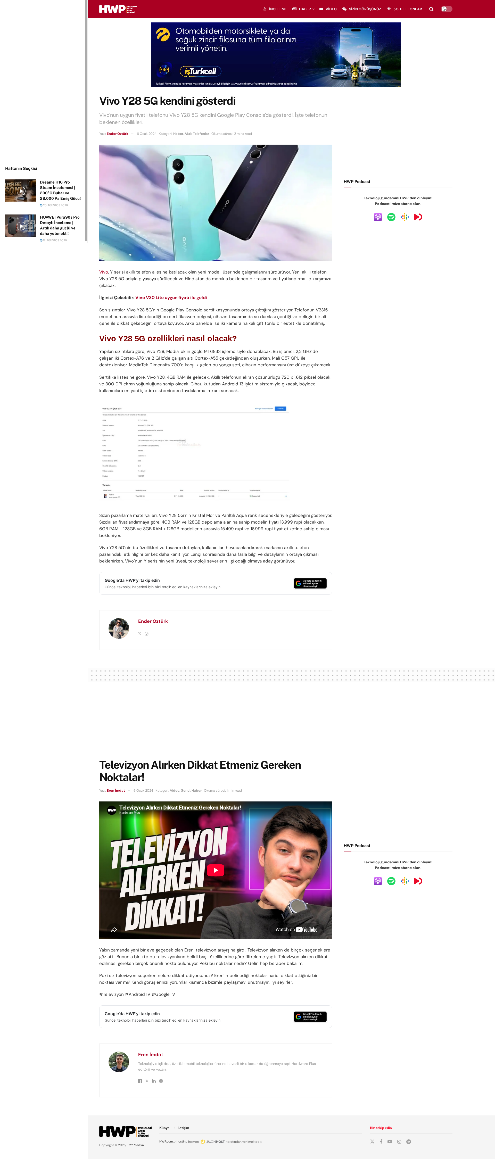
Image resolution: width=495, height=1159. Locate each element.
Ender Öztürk (117, 133)
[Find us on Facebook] (381, 1142)
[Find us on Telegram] (408, 1142)
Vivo (103, 272)
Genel (185, 790)
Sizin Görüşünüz (365, 9)
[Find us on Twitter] (372, 1142)
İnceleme (278, 9)
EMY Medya (135, 1145)
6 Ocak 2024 (146, 133)
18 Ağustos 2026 (54, 240)
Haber (305, 9)
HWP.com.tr (167, 1141)
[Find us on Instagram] (399, 1142)
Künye (164, 1128)
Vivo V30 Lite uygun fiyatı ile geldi (171, 297)
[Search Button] (431, 9)
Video (331, 9)
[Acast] (418, 216)
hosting (182, 1141)
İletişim (183, 1128)
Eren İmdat (116, 790)
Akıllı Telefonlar (197, 133)
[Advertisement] (43, 82)
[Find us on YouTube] (389, 1142)
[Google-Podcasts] (404, 216)
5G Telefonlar (407, 9)
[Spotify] (391, 216)
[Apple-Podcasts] (378, 216)
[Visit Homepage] (118, 9)
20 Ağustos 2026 (55, 205)
